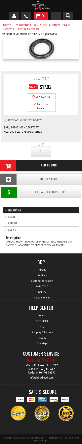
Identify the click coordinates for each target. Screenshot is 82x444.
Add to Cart (49, 165)
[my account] (14, 16)
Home (7, 25)
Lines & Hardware (28, 29)
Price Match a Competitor (49, 192)
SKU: (7, 127)
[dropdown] (56, 16)
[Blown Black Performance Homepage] (41, 6)
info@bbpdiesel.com (42, 377)
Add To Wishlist (49, 179)
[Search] (68, 16)
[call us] (26, 16)
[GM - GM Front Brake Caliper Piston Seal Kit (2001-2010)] (41, 50)
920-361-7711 (41, 360)
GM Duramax (22, 25)
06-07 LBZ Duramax (46, 25)
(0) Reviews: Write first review (23, 120)
